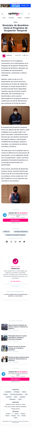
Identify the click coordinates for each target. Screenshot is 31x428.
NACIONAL (11, 17)
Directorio (18, 404)
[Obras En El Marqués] (15, 7)
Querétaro (8, 396)
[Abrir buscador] (29, 14)
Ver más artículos (15, 281)
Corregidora (8, 391)
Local (15, 22)
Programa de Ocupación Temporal (15, 235)
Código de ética (15, 408)
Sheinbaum (12, 399)
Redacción (9, 55)
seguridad (22, 396)
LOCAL (4, 17)
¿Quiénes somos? (10, 404)
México (24, 391)
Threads (15, 417)
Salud (15, 396)
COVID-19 (6, 231)
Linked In (7, 415)
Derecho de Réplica (21, 406)
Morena (5, 394)
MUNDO (19, 17)
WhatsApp (13, 415)
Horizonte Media (15, 422)
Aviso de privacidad (10, 406)
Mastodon (23, 415)
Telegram (17, 413)
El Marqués (16, 391)
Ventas (23, 404)
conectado (20, 294)
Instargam (23, 413)
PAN (26, 394)
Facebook (8, 413)
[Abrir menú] (2, 14)
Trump (19, 399)
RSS (18, 415)
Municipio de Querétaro (21, 231)
